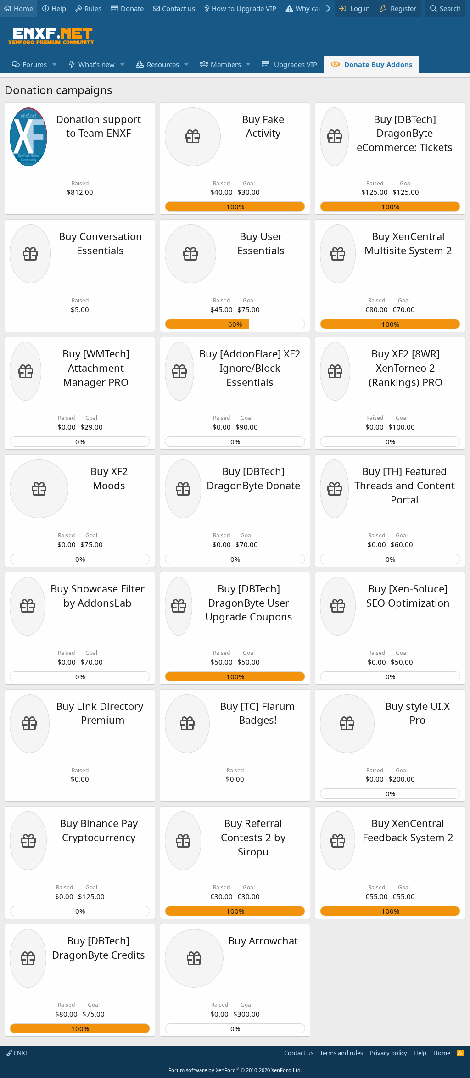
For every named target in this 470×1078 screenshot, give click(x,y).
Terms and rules (341, 1053)
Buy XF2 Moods (109, 478)
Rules (92, 8)
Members (226, 64)
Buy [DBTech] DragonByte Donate (253, 478)
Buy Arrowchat (263, 940)
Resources (163, 64)
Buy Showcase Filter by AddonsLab (97, 595)
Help (58, 8)
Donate (132, 8)
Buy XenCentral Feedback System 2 (408, 830)
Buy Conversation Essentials (100, 243)
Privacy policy (388, 1053)
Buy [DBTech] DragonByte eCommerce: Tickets (405, 133)
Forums (34, 64)
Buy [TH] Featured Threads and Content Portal (404, 485)
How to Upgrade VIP (244, 8)
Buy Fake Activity (263, 126)
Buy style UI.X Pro (417, 713)
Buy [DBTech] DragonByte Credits (98, 947)
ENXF (20, 1053)
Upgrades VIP (295, 64)
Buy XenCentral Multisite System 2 (408, 243)
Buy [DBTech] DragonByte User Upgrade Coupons (248, 602)
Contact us (178, 8)
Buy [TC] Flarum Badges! (257, 713)
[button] (54, 64)
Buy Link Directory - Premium (99, 713)
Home (23, 8)
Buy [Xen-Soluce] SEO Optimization (408, 595)
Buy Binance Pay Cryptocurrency (99, 830)
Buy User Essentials (261, 243)
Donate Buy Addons (378, 64)
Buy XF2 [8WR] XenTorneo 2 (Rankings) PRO (405, 367)
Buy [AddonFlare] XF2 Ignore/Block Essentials (250, 367)
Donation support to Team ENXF (98, 126)
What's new (96, 64)
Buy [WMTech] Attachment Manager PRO (95, 367)
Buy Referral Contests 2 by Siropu (253, 837)
